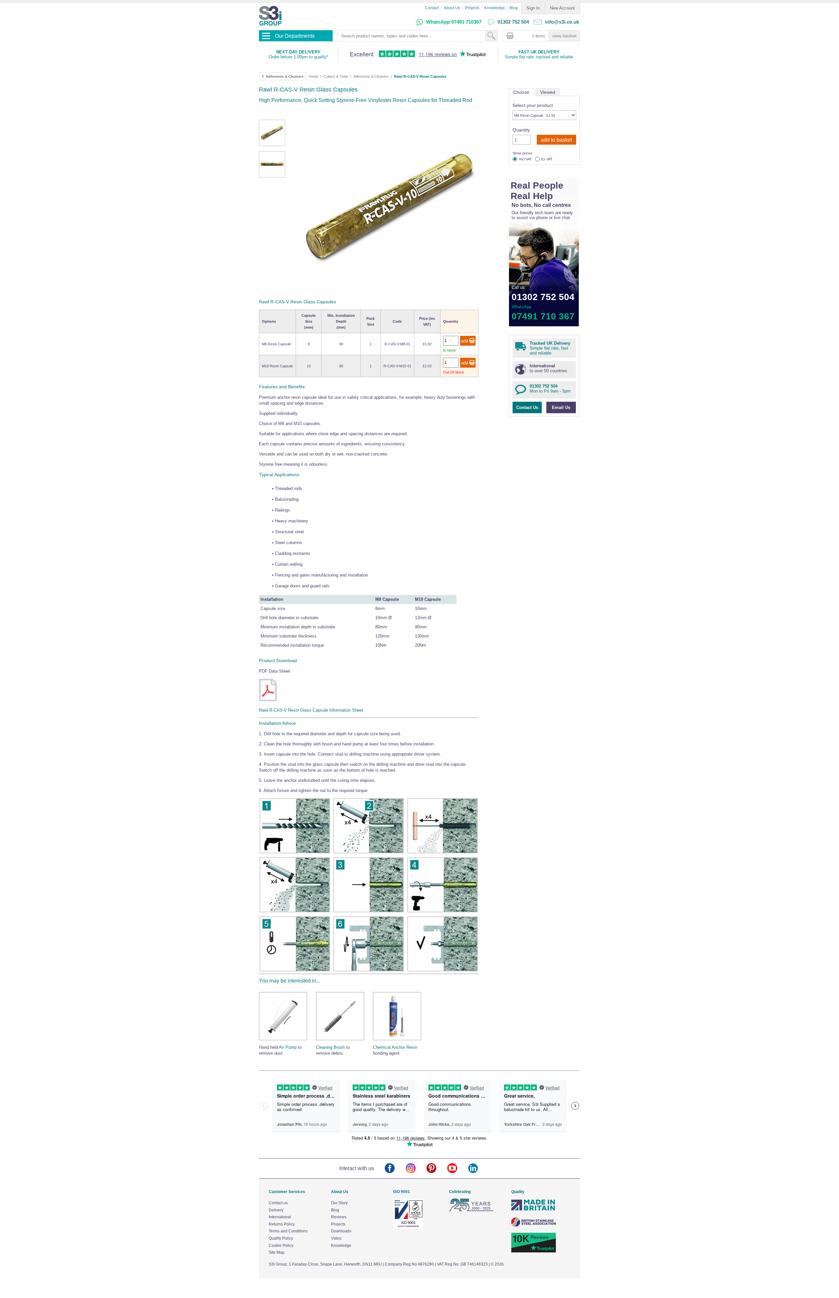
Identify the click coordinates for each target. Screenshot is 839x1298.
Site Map (276, 1252)
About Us (452, 8)
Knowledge (494, 8)
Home (313, 76)
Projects (472, 8)
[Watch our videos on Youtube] (457, 1168)
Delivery (276, 1210)
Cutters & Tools (335, 76)
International (280, 1217)
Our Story (339, 1203)
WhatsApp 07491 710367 (453, 22)
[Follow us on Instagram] (416, 1168)
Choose (522, 92)
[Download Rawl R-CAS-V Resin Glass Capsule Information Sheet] (268, 700)
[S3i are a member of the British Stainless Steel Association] (533, 1225)
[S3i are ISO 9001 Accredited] (408, 1227)
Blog (514, 8)
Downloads (341, 1231)
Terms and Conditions (288, 1231)
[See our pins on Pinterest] (436, 1168)
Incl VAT (525, 159)
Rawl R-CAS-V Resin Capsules (420, 76)
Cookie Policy (281, 1245)
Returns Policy (282, 1224)
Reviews (338, 1217)
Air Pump (288, 1047)
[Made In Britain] (533, 1209)
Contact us (278, 1203)
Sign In (533, 8)
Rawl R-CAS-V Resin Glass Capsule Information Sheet (311, 710)
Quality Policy (281, 1238)
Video (336, 1238)
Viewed (547, 92)
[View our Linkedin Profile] (478, 1168)
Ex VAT (547, 159)
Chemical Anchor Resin (395, 1047)
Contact (432, 8)
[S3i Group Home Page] (270, 16)
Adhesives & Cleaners (371, 76)
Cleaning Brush (330, 1047)
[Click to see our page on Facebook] (395, 1168)
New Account (562, 8)
